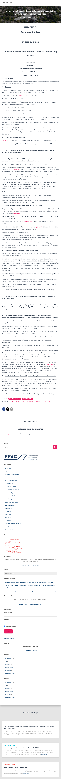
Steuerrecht (8, 514)
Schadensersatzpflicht (31, 404)
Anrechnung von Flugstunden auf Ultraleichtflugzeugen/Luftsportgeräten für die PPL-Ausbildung (30, 591)
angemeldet (10, 434)
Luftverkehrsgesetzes (27, 221)
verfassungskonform (42, 404)
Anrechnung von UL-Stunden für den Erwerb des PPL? (21, 748)
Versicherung (8, 526)
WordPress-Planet (10, 673)
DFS (6, 477)
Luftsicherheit (8, 508)
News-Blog (8, 664)
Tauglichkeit (8, 517)
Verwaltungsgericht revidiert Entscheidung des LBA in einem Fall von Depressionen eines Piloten (30, 582)
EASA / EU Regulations (11, 480)
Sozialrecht (8, 511)
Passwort (6, 619)
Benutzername (8, 612)
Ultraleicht (8, 520)
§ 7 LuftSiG (8, 468)
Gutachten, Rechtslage (14, 398)
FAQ (6, 661)
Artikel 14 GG (17, 169)
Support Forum (9, 667)
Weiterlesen (34, 735)
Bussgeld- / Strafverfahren (12, 474)
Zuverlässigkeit (9, 529)
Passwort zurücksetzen (10, 638)
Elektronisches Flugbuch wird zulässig (16, 767)
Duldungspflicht (6, 404)
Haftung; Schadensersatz (12, 489)
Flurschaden (14, 404)
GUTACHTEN (21, 404)
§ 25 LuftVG (21, 95)
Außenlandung (39, 401)
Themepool (8, 670)
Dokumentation (9, 658)
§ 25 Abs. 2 (12, 401)
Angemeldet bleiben (10, 626)
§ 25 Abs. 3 (18, 401)
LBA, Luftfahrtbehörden (11, 496)
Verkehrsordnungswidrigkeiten (13, 523)
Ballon (6, 471)
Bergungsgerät (48, 401)
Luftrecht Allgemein (27, 398)
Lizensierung (8, 499)
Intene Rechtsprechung (11, 492)
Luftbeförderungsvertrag (11, 502)
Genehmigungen (9, 483)
